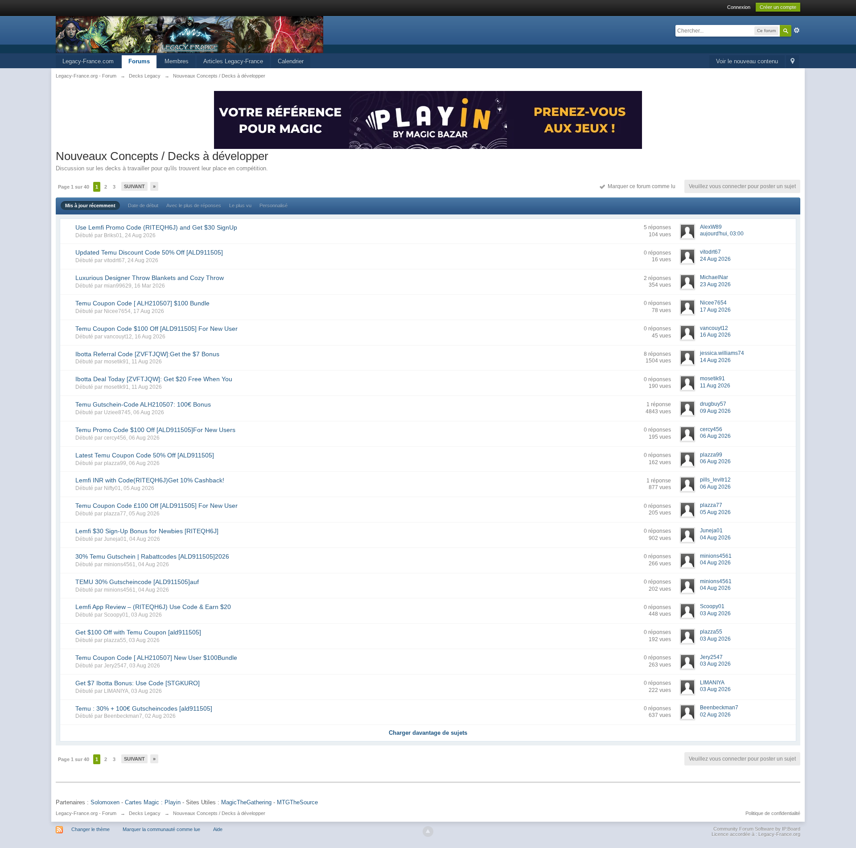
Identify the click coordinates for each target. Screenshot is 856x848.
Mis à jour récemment (90, 205)
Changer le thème (90, 829)
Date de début (143, 205)
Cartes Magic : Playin (153, 802)
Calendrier (291, 61)
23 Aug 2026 (715, 284)
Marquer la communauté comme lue (161, 829)
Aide (217, 829)
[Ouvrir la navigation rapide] (792, 61)
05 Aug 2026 (715, 512)
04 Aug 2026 (715, 538)
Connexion (738, 7)
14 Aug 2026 (715, 360)
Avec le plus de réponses (193, 205)
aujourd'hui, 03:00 (722, 234)
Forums (139, 61)
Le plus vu (240, 205)
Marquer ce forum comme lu (640, 186)
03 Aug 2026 (715, 613)
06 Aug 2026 (715, 436)
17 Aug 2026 (715, 310)
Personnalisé (273, 205)
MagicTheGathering (246, 802)
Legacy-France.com (88, 61)
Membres (177, 61)
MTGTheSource (297, 802)
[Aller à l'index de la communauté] (189, 34)
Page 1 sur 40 (73, 186)
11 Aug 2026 (715, 386)
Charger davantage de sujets (428, 732)
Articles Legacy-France (233, 61)
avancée (796, 30)
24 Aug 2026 (715, 259)
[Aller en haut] (428, 831)
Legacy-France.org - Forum (86, 813)
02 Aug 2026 (715, 715)
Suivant (134, 186)
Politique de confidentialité (772, 813)
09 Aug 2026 (715, 411)
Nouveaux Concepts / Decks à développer (219, 813)
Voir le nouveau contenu (747, 61)
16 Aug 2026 (715, 335)
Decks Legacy (144, 813)
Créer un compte (778, 7)
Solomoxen (105, 802)
